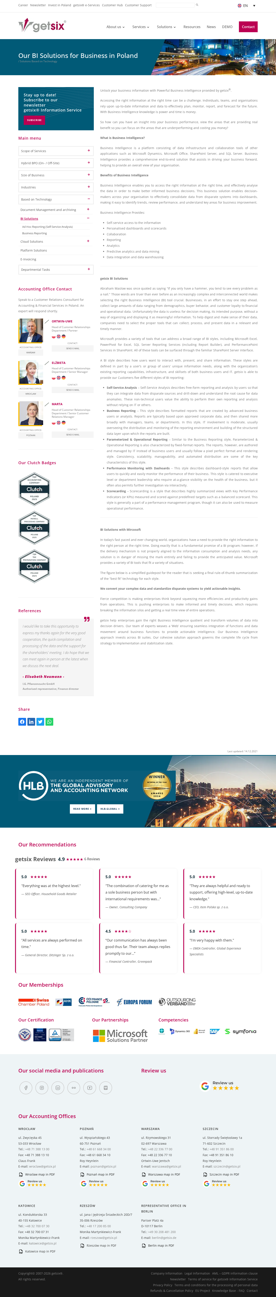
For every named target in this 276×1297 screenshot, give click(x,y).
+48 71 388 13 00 (37, 1149)
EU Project (202, 1291)
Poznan (30, 435)
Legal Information (197, 1273)
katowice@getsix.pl (42, 1243)
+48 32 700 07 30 (37, 1226)
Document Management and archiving (48, 210)
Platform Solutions (33, 250)
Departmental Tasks (35, 270)
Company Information (166, 1273)
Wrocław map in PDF (39, 1174)
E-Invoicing (28, 259)
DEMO (227, 26)
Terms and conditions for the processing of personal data (216, 1285)
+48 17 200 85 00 (99, 1226)
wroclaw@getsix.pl (42, 1166)
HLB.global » (110, 808)
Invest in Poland (59, 5)
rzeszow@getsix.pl (104, 1238)
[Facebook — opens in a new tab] (25, 1087)
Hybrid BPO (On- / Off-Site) (40, 163)
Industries (28, 187)
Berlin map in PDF (160, 1245)
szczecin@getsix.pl (226, 1166)
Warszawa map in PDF (163, 1174)
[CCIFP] (95, 1009)
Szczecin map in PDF (224, 1174)
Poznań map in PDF (100, 1174)
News (211, 26)
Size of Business (32, 175)
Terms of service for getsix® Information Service (223, 1279)
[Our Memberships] (45, 1009)
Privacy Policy (162, 1285)
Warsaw (30, 352)
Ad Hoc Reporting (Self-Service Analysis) (47, 227)
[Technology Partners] (208, 1033)
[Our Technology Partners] (120, 1041)
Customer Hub (112, 5)
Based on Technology (36, 199)
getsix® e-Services (86, 5)
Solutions (164, 26)
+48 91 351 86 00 (222, 1149)
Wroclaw (30, 393)
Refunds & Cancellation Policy (171, 1291)
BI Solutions (29, 219)
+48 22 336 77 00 (160, 1149)
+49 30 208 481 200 (162, 1232)
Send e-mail (72, 348)
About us (114, 26)
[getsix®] (42, 29)
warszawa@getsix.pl (166, 1166)
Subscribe (34, 120)
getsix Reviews (35, 859)
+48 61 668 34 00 (99, 1149)
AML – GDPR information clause (235, 1273)
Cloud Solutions (31, 241)
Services (139, 26)
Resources (192, 26)
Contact (248, 26)
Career (23, 5)
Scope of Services (33, 151)
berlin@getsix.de (164, 1238)
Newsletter (38, 5)
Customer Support (138, 5)
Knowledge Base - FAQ (228, 1291)
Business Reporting (34, 233)
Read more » (82, 808)
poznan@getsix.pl (103, 1166)
